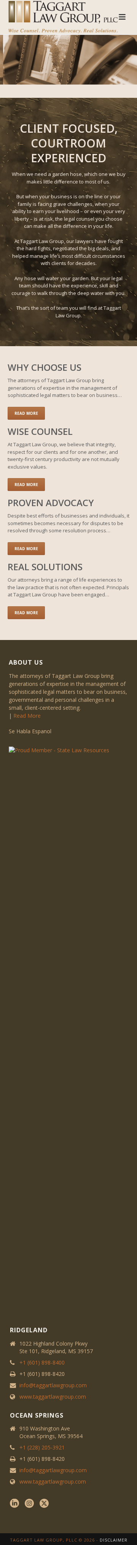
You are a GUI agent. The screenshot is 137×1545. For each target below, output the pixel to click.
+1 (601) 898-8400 (42, 1362)
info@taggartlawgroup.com (53, 1385)
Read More (27, 715)
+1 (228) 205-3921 (42, 1447)
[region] (68, 60)
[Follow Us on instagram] (29, 1504)
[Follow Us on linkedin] (14, 1504)
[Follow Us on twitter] (44, 1504)
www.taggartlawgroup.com (52, 1396)
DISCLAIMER (113, 1540)
